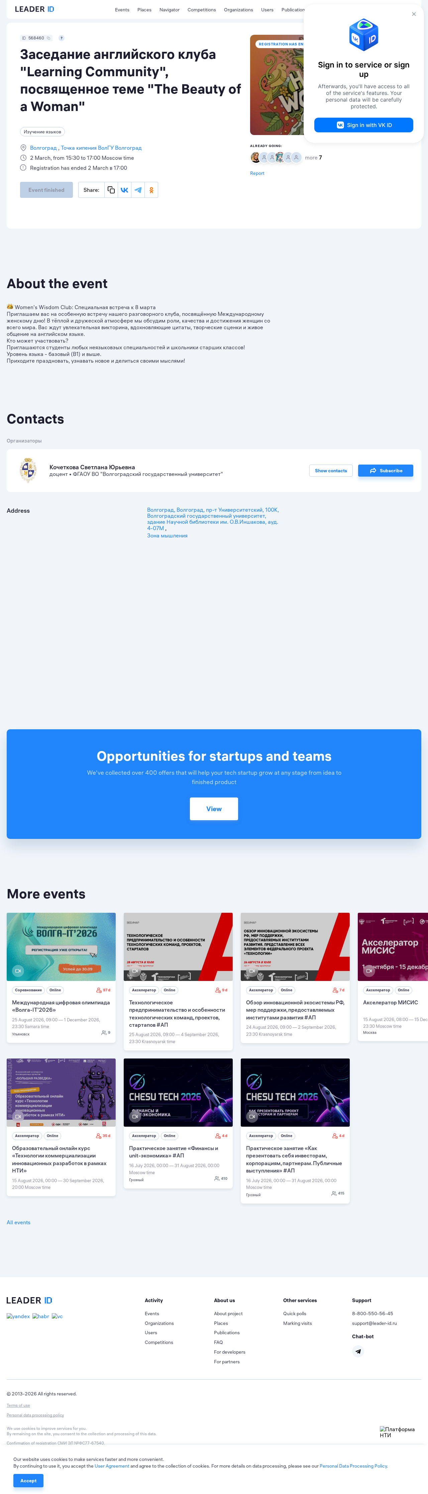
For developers (229, 1352)
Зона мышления (167, 535)
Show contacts (331, 471)
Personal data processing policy (35, 1414)
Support (361, 1300)
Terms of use (18, 1405)
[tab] (179, 1300)
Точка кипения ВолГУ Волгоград (101, 147)
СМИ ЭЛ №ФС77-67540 (81, 1443)
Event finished (46, 189)
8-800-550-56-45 (372, 1314)
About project (228, 1314)
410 (224, 1178)
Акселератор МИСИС (390, 1002)
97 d (106, 990)
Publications (294, 10)
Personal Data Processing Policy (353, 1466)
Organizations (238, 10)
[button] (179, 1300)
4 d (224, 1135)
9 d (224, 990)
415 (341, 1193)
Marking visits (297, 1323)
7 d (341, 990)
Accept (28, 1481)
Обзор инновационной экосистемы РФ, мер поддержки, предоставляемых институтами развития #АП (295, 1010)
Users (267, 10)
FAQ (218, 1342)
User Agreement (112, 1466)
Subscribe (391, 471)
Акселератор (144, 990)
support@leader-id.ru (374, 1323)
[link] (61, 978)
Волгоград (44, 147)
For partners (227, 1362)
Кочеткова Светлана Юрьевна (92, 467)
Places (144, 10)
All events (18, 1222)
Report (257, 173)
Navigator (169, 10)
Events (122, 10)
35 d (106, 1135)
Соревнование (28, 990)
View (214, 808)
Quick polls (294, 1314)
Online (55, 990)
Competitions (202, 10)
